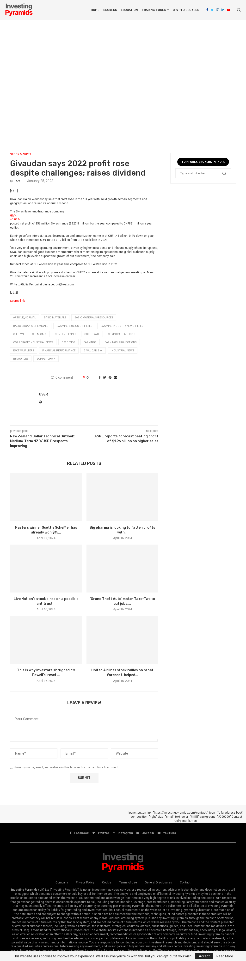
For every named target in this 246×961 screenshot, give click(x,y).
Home (95, 10)
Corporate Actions (121, 334)
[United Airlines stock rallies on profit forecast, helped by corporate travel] (122, 640)
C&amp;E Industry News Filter (121, 326)
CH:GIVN (18, 334)
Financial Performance (58, 350)
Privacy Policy (85, 882)
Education (129, 10)
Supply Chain (46, 358)
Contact (185, 882)
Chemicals (39, 334)
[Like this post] (91, 377)
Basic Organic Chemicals (30, 326)
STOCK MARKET (20, 154)
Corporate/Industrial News (33, 342)
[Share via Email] (115, 377)
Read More (224, 956)
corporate (92, 334)
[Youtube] (228, 10)
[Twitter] (212, 10)
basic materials (55, 317)
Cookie (106, 882)
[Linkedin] (222, 10)
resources (20, 358)
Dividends (68, 342)
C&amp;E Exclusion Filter (74, 326)
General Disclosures (158, 882)
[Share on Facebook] (100, 377)
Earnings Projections (121, 342)
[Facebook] (207, 10)
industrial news (122, 350)
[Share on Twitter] (104, 377)
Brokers (110, 10)
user (17, 181)
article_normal (24, 317)
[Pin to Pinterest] (110, 377)
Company (61, 882)
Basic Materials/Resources (93, 317)
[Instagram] (217, 10)
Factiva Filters (23, 350)
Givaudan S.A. (93, 350)
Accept (204, 956)
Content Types (65, 334)
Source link (17, 301)
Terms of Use (128, 882)
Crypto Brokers (186, 10)
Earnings (90, 342)
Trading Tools (154, 10)
